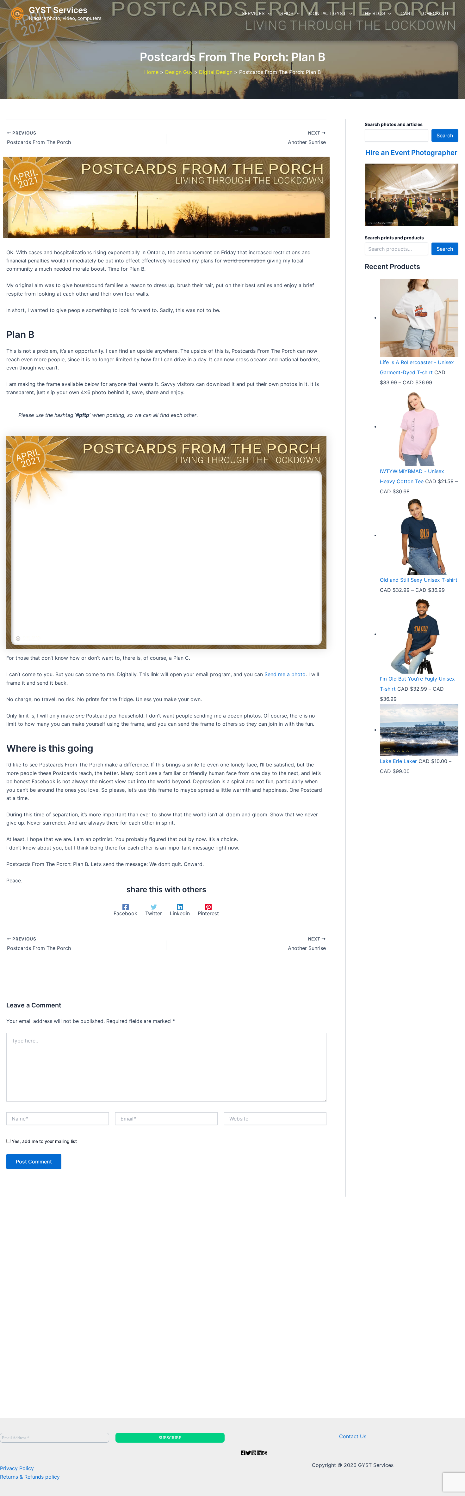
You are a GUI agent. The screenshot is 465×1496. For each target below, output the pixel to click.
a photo (296, 674)
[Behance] (264, 1453)
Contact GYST (327, 13)
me (282, 674)
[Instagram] (254, 1453)
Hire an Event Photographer (411, 152)
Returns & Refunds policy (30, 1477)
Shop (287, 13)
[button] (268, 13)
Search (445, 135)
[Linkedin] (259, 1453)
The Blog (373, 13)
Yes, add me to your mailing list (43, 1141)
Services (253, 13)
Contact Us (352, 1436)
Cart (406, 13)
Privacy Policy (17, 1468)
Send (270, 674)
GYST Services (58, 10)
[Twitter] (248, 1453)
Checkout (436, 13)
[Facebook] (243, 1453)
